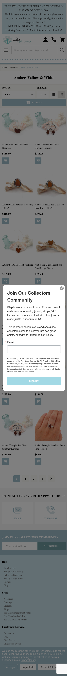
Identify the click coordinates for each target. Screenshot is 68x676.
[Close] (62, 288)
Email (10, 342)
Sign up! (34, 381)
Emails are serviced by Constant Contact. (33, 370)
